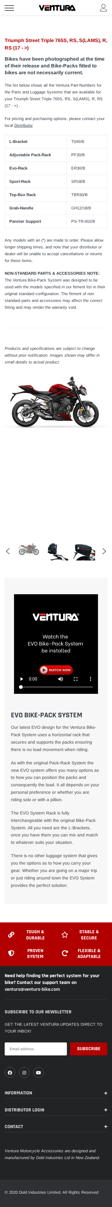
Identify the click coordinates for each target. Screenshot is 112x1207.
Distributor (23, 125)
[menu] (9, 8)
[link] (10, 1072)
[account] (103, 7)
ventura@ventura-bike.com (32, 989)
